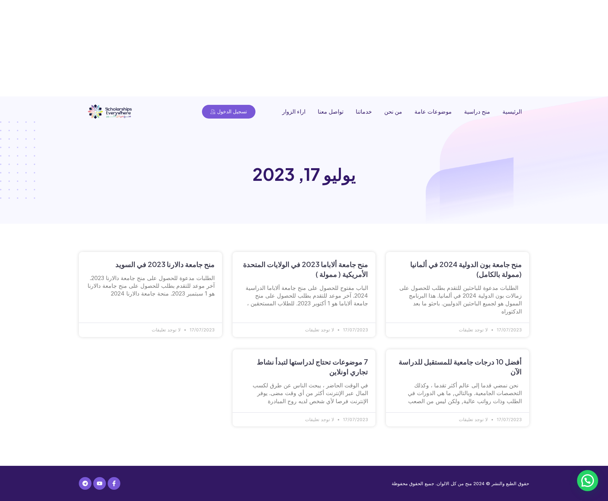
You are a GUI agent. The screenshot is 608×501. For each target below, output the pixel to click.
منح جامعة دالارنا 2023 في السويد (165, 264)
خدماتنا (364, 111)
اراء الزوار (293, 111)
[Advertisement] (397, 49)
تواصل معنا (330, 111)
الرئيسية (512, 111)
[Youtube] (99, 483)
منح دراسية (477, 111)
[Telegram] (85, 483)
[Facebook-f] (114, 483)
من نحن (393, 111)
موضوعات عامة (433, 111)
